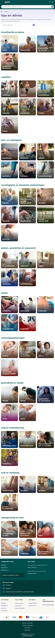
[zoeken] (52, 7)
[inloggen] (49, 2)
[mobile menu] (2, 2)
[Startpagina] (1, 11)
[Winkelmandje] (52, 2)
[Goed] (7, 2)
